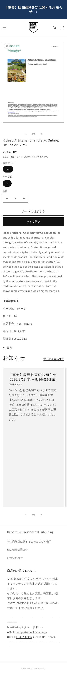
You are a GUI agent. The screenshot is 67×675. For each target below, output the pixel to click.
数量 (5, 191)
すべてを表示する (53, 359)
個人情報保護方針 (17, 549)
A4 (7, 169)
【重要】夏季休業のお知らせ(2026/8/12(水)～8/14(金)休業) (33, 377)
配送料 (14, 157)
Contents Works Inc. (38, 669)
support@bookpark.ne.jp (32, 632)
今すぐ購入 (33, 221)
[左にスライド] (26, 134)
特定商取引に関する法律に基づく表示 (29, 541)
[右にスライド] (41, 134)
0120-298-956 (24, 637)
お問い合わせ (15, 557)
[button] (4, 28)
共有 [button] (9, 347)
